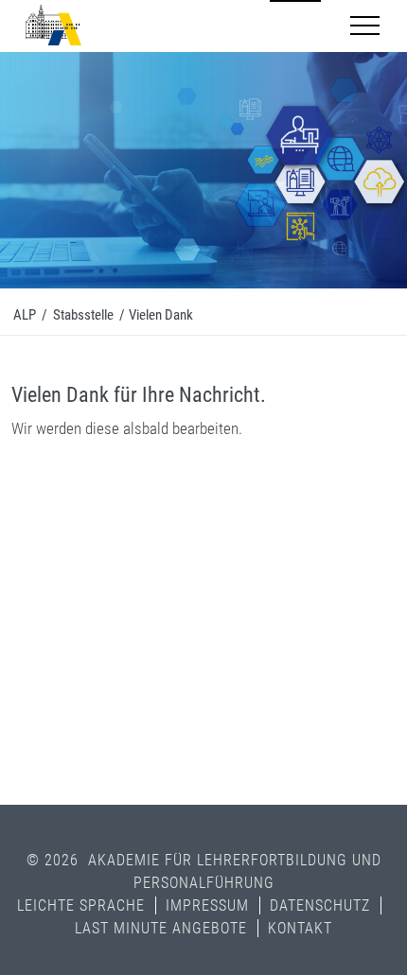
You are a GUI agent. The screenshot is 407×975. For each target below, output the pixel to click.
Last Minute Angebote (161, 928)
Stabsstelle (83, 314)
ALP (24, 314)
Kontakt (300, 928)
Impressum (207, 905)
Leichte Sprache (81, 905)
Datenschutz (320, 905)
